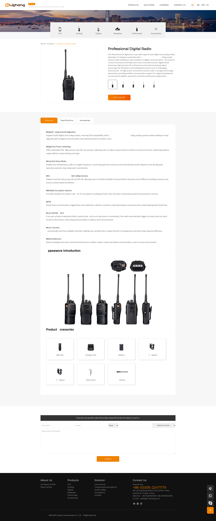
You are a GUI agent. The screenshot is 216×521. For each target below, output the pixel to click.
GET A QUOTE (119, 97)
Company (164, 5)
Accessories (156, 33)
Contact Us (180, 5)
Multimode (137, 33)
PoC (60, 33)
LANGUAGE (204, 5)
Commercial (99, 484)
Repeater (117, 33)
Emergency (99, 492)
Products (133, 5)
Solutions (149, 5)
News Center (46, 487)
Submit (108, 459)
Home (42, 44)
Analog (79, 33)
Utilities (97, 495)
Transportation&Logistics (105, 487)
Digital (98, 33)
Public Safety (100, 490)
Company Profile (47, 484)
